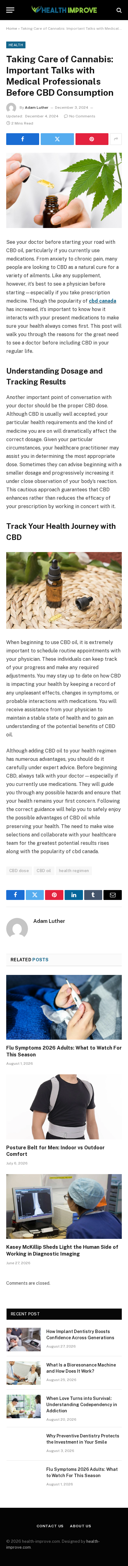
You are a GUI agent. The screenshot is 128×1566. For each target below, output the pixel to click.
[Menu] (10, 10)
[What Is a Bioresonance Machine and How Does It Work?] (24, 1373)
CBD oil (44, 870)
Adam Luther (36, 107)
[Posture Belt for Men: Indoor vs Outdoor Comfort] (64, 1106)
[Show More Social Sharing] (116, 139)
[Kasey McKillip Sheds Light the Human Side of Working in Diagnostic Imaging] (64, 1206)
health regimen (74, 870)
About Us (80, 1526)
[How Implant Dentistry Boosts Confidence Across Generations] (24, 1339)
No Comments (82, 116)
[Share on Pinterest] (91, 139)
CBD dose (19, 870)
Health (16, 45)
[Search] (118, 10)
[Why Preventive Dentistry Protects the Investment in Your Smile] (24, 1444)
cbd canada (102, 301)
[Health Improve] (64, 10)
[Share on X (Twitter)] (57, 139)
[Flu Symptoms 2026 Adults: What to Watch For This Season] (64, 1007)
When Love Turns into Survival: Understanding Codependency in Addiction (81, 1404)
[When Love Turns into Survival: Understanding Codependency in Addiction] (24, 1406)
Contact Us (50, 1526)
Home (11, 28)
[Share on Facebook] (22, 139)
